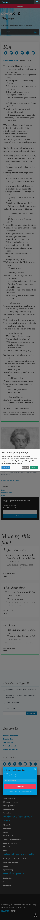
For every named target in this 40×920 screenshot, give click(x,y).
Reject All (25, 467)
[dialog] (20, 460)
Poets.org (5, 2)
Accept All (33, 467)
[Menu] (37, 2)
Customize (5, 467)
